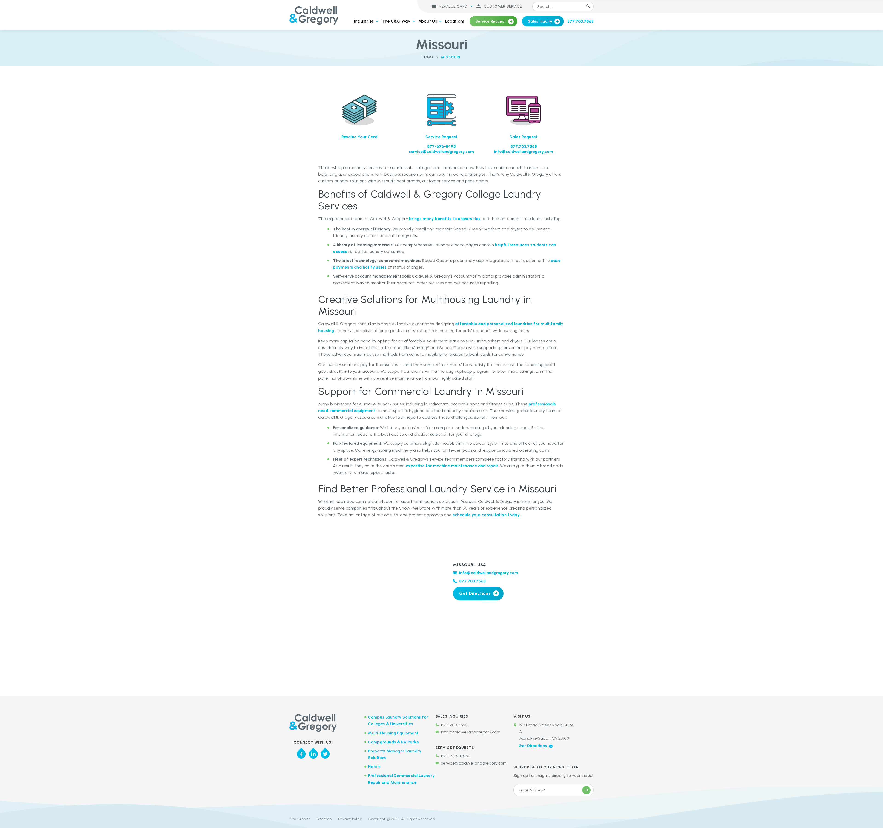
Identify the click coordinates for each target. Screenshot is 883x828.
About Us (428, 21)
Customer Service (502, 6)
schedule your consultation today (486, 514)
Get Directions (475, 593)
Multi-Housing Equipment (393, 733)
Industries (364, 21)
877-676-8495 (441, 146)
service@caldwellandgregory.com (441, 151)
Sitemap (324, 819)
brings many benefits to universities (445, 218)
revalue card (452, 6)
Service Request (491, 21)
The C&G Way (396, 21)
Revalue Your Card (359, 136)
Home (428, 57)
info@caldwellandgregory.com (523, 151)
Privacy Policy (350, 819)
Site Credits (299, 819)
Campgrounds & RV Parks (393, 742)
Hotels (374, 766)
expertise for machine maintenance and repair (452, 465)
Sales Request (524, 136)
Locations (455, 21)
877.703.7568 (580, 21)
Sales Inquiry (540, 21)
